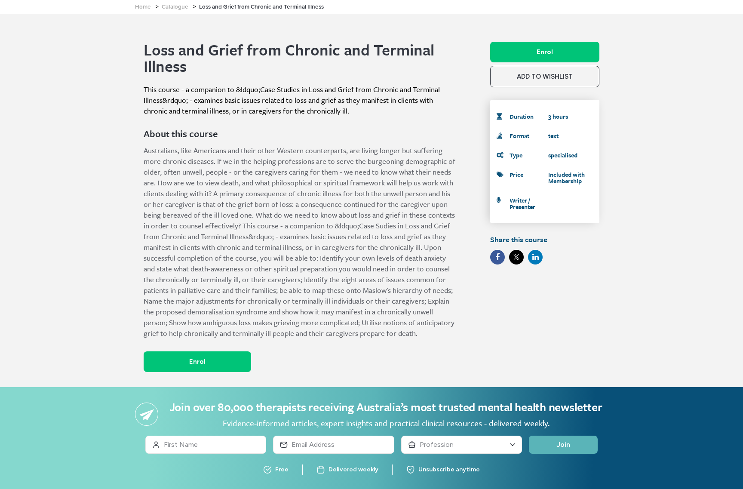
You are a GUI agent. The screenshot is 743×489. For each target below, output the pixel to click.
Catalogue (175, 6)
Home (143, 6)
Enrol (197, 362)
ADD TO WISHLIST (545, 76)
